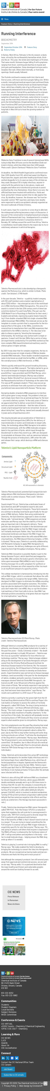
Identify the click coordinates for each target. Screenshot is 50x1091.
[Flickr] (12, 1058)
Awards (4, 1042)
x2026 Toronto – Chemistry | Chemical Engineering (23, 1026)
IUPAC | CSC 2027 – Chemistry (14, 1028)
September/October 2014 (13, 47)
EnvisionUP (37, 1085)
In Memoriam (13, 900)
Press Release (13, 896)
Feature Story (32, 47)
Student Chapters (8, 1007)
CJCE (3, 1040)
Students (5, 1004)
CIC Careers (6, 1064)
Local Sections (7, 1009)
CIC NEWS (14, 892)
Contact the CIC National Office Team (17, 1062)
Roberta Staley (9, 50)
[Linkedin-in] (3, 1058)
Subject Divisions (8, 1012)
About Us (5, 1045)
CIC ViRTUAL (7, 1023)
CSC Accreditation (9, 1047)
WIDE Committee (8, 1014)
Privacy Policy (10, 1085)
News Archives (14, 904)
